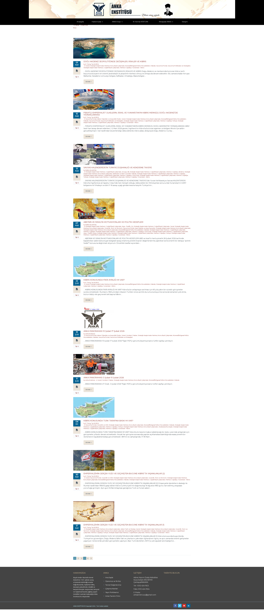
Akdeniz (181, 172)
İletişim (185, 22)
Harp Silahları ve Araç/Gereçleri (145, 228)
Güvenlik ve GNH (102, 425)
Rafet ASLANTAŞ (90, 170)
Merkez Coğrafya (125, 67)
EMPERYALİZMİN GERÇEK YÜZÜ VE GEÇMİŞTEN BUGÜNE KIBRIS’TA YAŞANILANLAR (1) (124, 525)
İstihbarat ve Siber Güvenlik (122, 173)
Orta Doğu (135, 175)
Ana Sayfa (109, 577)
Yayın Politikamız (112, 592)
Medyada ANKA (165, 22)
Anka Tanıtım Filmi (112, 596)
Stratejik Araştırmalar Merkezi (100, 66)
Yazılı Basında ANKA (164, 24)
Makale (153, 66)
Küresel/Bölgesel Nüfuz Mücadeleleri (137, 66)
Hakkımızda (96, 22)
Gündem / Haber (131, 335)
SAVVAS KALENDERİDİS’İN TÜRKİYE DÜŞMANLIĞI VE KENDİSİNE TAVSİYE (118, 167)
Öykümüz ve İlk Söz (113, 581)
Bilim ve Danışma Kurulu (97, 24)
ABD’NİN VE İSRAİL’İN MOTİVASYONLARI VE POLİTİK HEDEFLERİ (113, 222)
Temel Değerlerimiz (105, 24)
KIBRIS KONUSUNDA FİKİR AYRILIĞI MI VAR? (104, 280)
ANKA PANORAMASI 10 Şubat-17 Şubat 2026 (104, 331)
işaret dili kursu (32, 611)
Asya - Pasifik (126, 226)
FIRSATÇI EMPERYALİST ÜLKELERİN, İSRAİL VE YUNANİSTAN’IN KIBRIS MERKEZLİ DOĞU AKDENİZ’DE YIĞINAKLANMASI (131, 114)
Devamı (88, 82)
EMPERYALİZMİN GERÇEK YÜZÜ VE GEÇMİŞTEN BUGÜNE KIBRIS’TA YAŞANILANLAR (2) (124, 473)
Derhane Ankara (21, 611)
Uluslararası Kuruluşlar (166, 427)
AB (128, 172)
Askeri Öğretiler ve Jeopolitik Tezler (109, 119)
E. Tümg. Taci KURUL (92, 64)
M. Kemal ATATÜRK (140, 22)
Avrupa (124, 172)
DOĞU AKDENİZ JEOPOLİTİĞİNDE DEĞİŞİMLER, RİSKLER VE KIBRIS (115, 61)
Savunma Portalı (161, 66)
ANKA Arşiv (116, 22)
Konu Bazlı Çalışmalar (117, 66)
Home (75, 28)
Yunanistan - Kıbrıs (138, 67)
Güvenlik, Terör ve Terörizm (113, 228)
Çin (132, 226)
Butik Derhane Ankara (7, 611)
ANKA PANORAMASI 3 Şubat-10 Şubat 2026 (104, 377)
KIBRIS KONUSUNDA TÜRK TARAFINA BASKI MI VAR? (108, 421)
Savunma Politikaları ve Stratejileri (179, 66)
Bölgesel (117, 24)
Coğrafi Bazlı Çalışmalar (111, 67)
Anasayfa (80, 22)
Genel (88, 66)
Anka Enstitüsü (90, 334)
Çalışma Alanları (111, 589)
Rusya (95, 233)
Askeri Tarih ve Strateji (128, 529)
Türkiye (174, 121)
